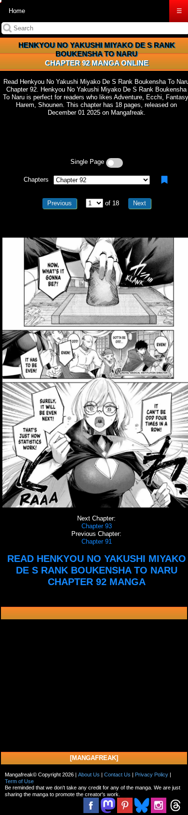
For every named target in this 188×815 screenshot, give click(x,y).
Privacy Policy (151, 774)
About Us (89, 774)
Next (139, 203)
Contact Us (117, 774)
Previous (59, 203)
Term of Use (19, 781)
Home (17, 10)
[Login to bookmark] (164, 180)
